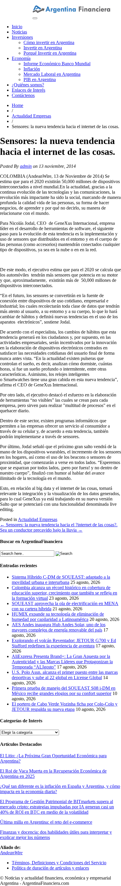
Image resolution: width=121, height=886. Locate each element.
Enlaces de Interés (28, 90)
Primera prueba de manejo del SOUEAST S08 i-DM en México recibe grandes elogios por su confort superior (63, 691)
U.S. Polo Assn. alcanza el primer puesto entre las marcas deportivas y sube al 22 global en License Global (65, 675)
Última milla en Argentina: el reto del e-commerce (46, 822)
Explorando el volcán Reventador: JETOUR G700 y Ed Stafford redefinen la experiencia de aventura (64, 643)
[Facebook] (53, 2)
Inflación (31, 68)
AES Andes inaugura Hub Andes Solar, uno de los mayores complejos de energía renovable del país (58, 627)
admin (26, 166)
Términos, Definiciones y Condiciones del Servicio (59, 862)
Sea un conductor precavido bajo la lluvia (41, 529)
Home (17, 105)
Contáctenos (23, 95)
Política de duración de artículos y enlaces (50, 867)
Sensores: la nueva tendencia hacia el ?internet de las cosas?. (58, 524)
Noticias (19, 31)
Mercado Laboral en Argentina (51, 74)
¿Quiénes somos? (28, 84)
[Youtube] (39, 2)
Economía (21, 58)
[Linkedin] (44, 2)
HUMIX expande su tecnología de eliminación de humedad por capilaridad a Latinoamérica (58, 617)
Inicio (17, 26)
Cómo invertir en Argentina (48, 42)
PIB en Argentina (39, 79)
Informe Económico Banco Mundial (56, 63)
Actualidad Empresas (31, 115)
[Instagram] (34, 2)
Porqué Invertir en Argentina (49, 53)
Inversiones (22, 37)
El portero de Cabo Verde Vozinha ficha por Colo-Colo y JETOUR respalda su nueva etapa (64, 706)
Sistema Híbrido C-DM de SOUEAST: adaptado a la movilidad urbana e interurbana (61, 580)
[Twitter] (48, 2)
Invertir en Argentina (42, 47)
